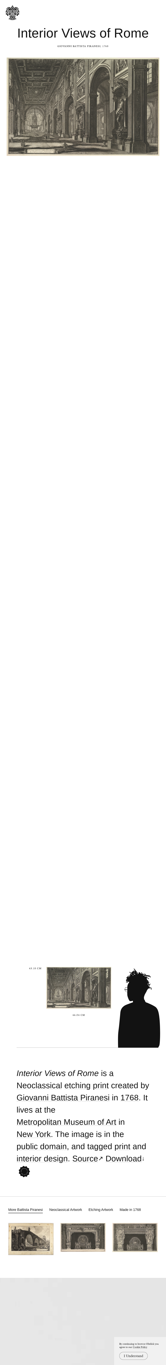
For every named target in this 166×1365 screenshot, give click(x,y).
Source (85, 1158)
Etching (77, 1085)
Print (101, 1085)
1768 (129, 1097)
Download (124, 1158)
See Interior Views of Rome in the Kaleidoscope (24, 1171)
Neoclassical (39, 1085)
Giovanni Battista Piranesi (79, 46)
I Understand (133, 1356)
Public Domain (42, 1146)
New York (34, 1134)
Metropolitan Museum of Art (66, 1122)
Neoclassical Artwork (65, 1210)
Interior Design (42, 1158)
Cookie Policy (140, 1347)
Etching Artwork (101, 1210)
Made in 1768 (130, 1210)
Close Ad (143, 826)
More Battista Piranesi (25, 1210)
